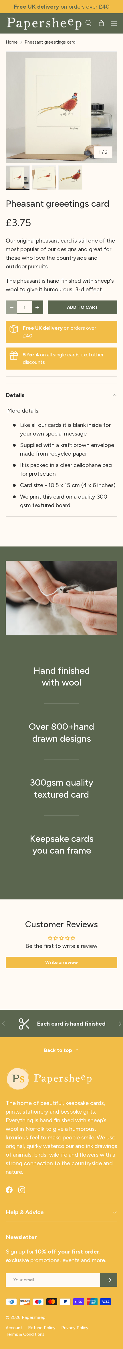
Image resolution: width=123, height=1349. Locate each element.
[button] (101, 23)
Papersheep (33, 1317)
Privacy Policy (74, 1327)
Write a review (61, 962)
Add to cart (82, 307)
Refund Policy (41, 1327)
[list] (61, 107)
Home (12, 42)
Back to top (58, 1050)
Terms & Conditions (25, 1334)
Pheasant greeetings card (50, 42)
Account (14, 1327)
